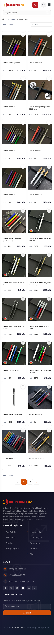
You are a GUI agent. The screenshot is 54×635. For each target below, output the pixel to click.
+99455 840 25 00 (17, 575)
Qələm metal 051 (35, 150)
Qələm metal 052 (9, 150)
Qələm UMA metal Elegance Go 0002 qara (40, 283)
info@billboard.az (17, 568)
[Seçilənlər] (43, 5)
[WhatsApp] (34, 588)
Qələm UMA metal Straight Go (13, 283)
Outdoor (10, 543)
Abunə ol (27, 613)
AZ (35, 4)
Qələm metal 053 (9, 106)
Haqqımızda (35, 532)
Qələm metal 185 (35, 194)
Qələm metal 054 (9, 194)
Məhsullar (12, 19)
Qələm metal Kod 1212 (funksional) (12, 239)
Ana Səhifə (11, 532)
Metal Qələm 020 (35, 414)
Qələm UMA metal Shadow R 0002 (13, 327)
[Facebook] (5, 588)
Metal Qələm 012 (9, 458)
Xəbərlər (34, 548)
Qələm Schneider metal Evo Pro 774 (40, 371)
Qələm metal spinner (11, 63)
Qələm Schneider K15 (11, 370)
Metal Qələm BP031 (36, 458)
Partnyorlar (35, 543)
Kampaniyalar (12, 548)
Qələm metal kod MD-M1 (13, 414)
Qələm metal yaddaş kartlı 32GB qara (39, 107)
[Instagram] (11, 588)
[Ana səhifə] (3, 19)
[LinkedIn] (29, 588)
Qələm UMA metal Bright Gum (39, 327)
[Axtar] (48, 12)
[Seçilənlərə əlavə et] (23, 35)
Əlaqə (32, 554)
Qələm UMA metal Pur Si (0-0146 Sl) (40, 239)
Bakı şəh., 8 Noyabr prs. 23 (21, 581)
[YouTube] (23, 588)
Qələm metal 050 (35, 63)
